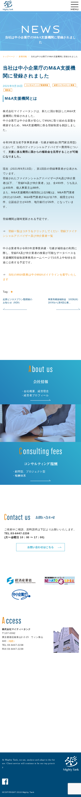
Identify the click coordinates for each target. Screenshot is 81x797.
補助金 (8, 90)
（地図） (11, 641)
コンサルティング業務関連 (37, 85)
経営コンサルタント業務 (64, 85)
